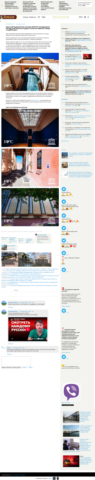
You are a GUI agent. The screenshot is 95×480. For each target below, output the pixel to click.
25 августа (65, 99)
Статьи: (64, 150)
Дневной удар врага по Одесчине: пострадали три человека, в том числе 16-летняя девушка (47, 5)
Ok (54, 478)
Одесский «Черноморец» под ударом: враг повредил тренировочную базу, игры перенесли (65, 5)
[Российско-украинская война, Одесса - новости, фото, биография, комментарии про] (22, 241)
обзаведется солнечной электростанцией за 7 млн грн (77, 65)
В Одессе (67, 32)
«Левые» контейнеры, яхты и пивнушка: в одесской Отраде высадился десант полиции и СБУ (86, 429)
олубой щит (34, 100)
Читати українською (20, 24)
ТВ (39, 17)
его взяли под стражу (85, 86)
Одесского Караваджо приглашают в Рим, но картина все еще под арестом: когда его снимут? (29, 286)
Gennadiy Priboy (13, 302)
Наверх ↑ (16, 290)
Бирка (9, 347)
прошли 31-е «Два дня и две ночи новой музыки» (73, 58)
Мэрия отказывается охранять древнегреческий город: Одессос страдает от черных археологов (32, 269)
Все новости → (66, 141)
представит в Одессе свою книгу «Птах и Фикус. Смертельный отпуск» (78, 116)
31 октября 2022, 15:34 (25, 302)
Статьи (25, 17)
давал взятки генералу (83, 92)
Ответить (10, 307)
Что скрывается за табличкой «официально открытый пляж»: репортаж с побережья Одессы (81, 154)
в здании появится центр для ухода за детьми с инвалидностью (77, 136)
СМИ (43, 17)
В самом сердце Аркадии (72, 76)
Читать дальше (66, 306)
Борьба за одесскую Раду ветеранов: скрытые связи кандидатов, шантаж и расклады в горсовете (12, 5)
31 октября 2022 (9, 24)
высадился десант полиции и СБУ (78, 40)
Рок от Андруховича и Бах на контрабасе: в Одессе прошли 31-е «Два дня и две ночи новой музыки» (86, 461)
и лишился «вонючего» (78, 93)
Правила (24, 367)
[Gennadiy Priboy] (4, 305)
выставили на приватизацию (78, 32)
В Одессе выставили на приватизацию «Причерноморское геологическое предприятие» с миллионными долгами (85, 416)
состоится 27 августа (76, 124)
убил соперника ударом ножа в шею (78, 129)
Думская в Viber (66, 402)
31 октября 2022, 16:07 (25, 311)
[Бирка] (3, 348)
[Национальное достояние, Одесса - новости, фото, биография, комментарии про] (5, 239)
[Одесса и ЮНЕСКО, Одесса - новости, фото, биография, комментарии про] (4, 249)
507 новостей (12, 241)
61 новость (9, 249)
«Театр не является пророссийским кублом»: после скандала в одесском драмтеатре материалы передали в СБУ (80, 164)
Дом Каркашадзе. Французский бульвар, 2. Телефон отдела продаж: (84, 4)
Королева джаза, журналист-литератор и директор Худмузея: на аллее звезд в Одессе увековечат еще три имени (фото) (10, 262)
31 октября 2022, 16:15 (18, 347)
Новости (32, 17)
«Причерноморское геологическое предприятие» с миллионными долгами (76, 34)
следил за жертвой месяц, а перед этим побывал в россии (77, 50)
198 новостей (40, 242)
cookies (50, 478)
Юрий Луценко (69, 116)
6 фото (13, 249)
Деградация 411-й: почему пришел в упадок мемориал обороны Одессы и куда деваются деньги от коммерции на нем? (29, 282)
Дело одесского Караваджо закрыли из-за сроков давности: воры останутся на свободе (30, 270)
